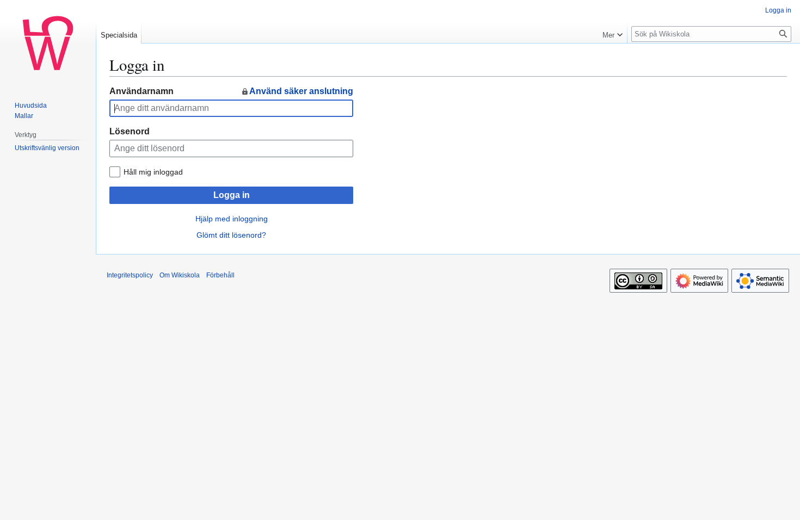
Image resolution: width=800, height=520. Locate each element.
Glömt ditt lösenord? (231, 235)
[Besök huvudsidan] (47, 43)
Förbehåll (220, 275)
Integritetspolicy (130, 275)
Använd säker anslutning (301, 91)
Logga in (231, 195)
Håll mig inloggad (153, 172)
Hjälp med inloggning (231, 218)
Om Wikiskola (179, 275)
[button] (612, 33)
